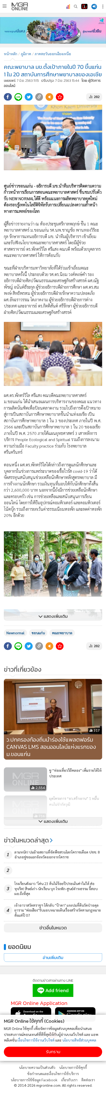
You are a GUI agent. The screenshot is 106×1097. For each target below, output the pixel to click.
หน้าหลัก (10, 53)
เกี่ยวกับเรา (69, 1079)
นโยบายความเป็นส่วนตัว (37, 1067)
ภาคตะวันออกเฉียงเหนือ (53, 53)
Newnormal (15, 632)
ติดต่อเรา (88, 1079)
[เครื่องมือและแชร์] (103, 6)
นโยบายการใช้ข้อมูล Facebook (34, 1079)
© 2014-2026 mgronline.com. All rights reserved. (53, 1085)
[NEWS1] (84, 6)
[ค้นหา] (75, 6)
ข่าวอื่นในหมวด (53, 927)
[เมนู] (4, 6)
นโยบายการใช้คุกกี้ (73, 1067)
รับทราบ (53, 1052)
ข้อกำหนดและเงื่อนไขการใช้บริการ (53, 1073)
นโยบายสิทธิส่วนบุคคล (79, 1040)
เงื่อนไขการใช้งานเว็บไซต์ (36, 1040)
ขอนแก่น (38, 632)
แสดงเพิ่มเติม (55, 616)
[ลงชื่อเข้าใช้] (94, 6)
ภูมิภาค (26, 53)
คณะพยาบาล (62, 632)
